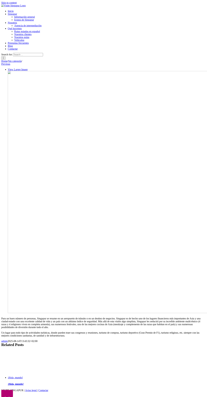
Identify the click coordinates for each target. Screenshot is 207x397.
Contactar (43, 390)
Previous (5, 64)
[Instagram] (7, 393)
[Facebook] (3, 393)
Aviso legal (31, 390)
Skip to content (9, 2)
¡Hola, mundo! (15, 377)
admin (4, 341)
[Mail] (11, 393)
